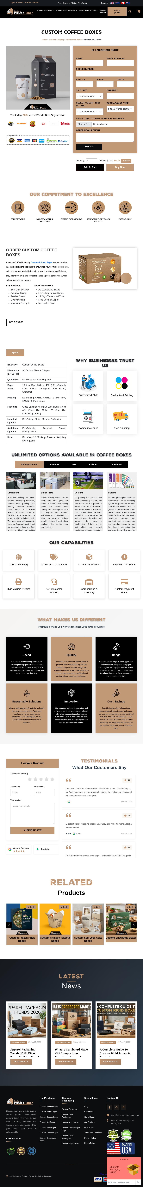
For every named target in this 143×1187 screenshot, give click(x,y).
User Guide (88, 1128)
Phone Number (85, 69)
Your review (15, 800)
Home (44, 40)
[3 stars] (41, 779)
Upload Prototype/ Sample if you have (100, 118)
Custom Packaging (66, 10)
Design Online (103, 12)
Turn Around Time (118, 103)
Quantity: (80, 160)
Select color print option (88, 104)
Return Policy (89, 1143)
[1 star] (30, 779)
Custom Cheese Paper (49, 1117)
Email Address (115, 58)
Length (80, 80)
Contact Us (88, 1112)
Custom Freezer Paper (49, 1133)
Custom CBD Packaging (67, 1116)
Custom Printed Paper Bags (71, 1129)
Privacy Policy (90, 1138)
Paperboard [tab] (116, 464)
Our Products (89, 1122)
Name (79, 58)
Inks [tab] (74, 464)
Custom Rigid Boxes (70, 1144)
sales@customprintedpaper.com (125, 1115)
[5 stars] (52, 779)
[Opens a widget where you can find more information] (124, 1171)
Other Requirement (88, 130)
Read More (20, 1062)
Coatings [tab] (54, 464)
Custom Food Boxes (73, 40)
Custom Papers (45, 10)
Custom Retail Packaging (67, 1137)
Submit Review (32, 830)
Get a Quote (16, 322)
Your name (15, 786)
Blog (86, 1107)
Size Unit (81, 90)
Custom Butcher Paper (49, 1107)
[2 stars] (35, 779)
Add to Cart (90, 167)
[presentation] (9, 925)
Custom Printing (87, 10)
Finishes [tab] (93, 464)
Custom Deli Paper (47, 1122)
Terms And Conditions (93, 1133)
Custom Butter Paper (48, 1112)
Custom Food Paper (48, 1128)
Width (100, 80)
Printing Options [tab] (29, 464)
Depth (120, 80)
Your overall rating (19, 773)
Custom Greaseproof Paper (48, 1139)
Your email (39, 786)
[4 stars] (46, 779)
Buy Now (120, 167)
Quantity (112, 90)
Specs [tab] (15, 352)
